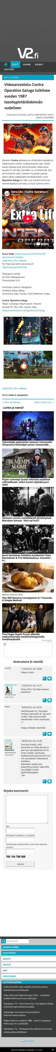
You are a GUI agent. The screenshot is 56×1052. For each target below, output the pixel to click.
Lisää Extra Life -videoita (14, 260)
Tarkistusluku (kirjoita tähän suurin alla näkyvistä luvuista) (26, 846)
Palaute (7, 964)
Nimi (8, 826)
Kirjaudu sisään (11, 947)
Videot (39, 64)
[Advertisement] (28, 902)
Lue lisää (38, 1050)
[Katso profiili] (8, 689)
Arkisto (6, 958)
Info (5, 970)
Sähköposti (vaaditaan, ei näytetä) (20, 835)
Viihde (27, 64)
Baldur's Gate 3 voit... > (44, 402)
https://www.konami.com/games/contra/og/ (23, 310)
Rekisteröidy (9, 952)
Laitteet (9, 69)
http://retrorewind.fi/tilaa (14, 267)
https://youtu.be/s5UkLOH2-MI (30, 254)
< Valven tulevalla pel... (11, 402)
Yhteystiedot (9, 976)
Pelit (15, 64)
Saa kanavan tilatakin (12, 257)
